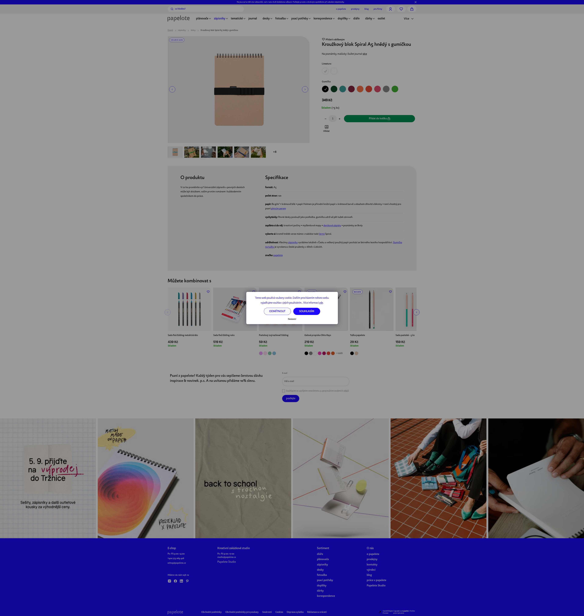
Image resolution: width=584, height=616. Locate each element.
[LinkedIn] (181, 581)
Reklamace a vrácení (317, 612)
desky (320, 570)
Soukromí (267, 612)
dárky (320, 591)
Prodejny (355, 9)
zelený (270, 353)
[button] (172, 89)
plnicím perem (278, 208)
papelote (278, 255)
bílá (315, 353)
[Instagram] (169, 581)
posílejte (290, 398)
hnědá (356, 353)
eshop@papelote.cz (177, 563)
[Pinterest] (187, 581)
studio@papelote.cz (226, 557)
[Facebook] (175, 581)
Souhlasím (306, 311)
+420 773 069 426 (176, 558)
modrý (274, 353)
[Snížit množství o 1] (325, 119)
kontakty (372, 564)
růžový (265, 353)
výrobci (371, 570)
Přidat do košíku (378, 118)
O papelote (341, 9)
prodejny (372, 559)
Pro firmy (378, 9)
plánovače (323, 559)
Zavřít (339, 129)
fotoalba (322, 575)
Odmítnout (277, 311)
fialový (261, 353)
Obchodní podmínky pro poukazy (242, 612)
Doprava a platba (295, 612)
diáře (320, 554)
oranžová (333, 353)
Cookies (279, 612)
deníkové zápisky (332, 225)
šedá (311, 353)
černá (306, 353)
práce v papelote (376, 580)
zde (321, 302)
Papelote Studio (226, 562)
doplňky (321, 585)
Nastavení (292, 319)
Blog (366, 9)
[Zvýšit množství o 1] (339, 119)
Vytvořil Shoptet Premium (388, 612)
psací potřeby (325, 580)
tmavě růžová (324, 353)
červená (328, 353)
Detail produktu (280, 324)
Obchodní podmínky (211, 612)
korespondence (326, 596)
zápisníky (293, 242)
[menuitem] (202, 19)
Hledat (172, 9)
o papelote (373, 554)
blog (369, 575)
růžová (320, 353)
